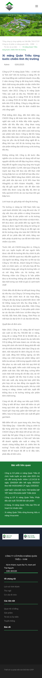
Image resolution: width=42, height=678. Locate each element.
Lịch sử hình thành (11, 587)
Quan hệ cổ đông (11, 609)
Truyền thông (9, 621)
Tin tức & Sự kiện (11, 617)
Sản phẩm (8, 613)
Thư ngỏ (7, 591)
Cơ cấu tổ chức (10, 595)
